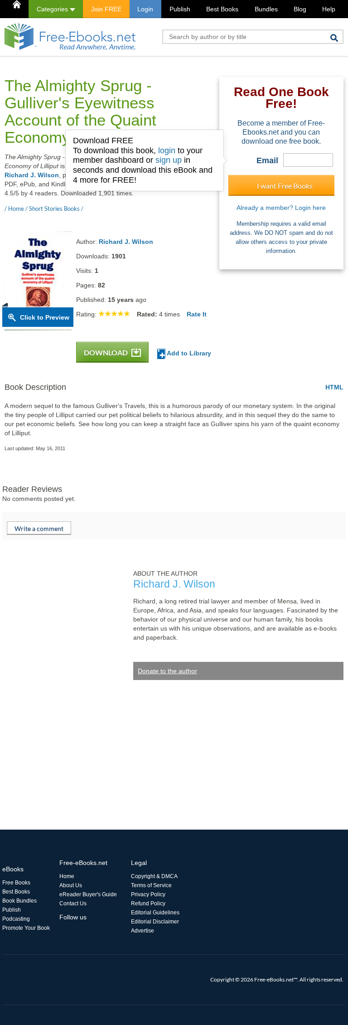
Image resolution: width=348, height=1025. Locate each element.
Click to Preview (44, 317)
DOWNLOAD (106, 352)
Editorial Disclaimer (155, 921)
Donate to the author (167, 671)
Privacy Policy (148, 894)
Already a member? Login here (281, 207)
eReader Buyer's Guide (88, 894)
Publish (179, 9)
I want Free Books (285, 185)
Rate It (197, 314)
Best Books (222, 9)
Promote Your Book (26, 928)
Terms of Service (151, 885)
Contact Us (73, 903)
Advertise (142, 931)
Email (267, 160)
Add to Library (188, 353)
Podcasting (16, 919)
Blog (300, 9)
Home (66, 876)
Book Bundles (19, 901)
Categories (53, 9)
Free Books (16, 882)
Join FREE (106, 9)
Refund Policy (148, 903)
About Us (70, 885)
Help (328, 9)
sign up (168, 160)
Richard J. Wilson (32, 175)
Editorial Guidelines (155, 912)
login (166, 150)
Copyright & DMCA (154, 876)
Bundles (266, 9)
